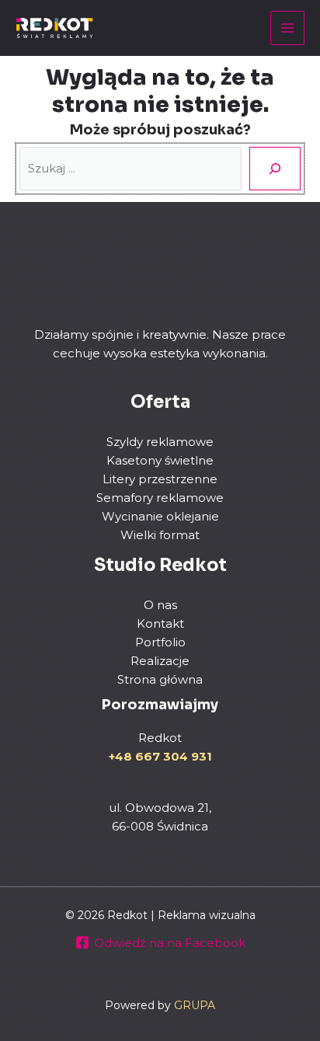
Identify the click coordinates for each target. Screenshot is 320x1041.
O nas (160, 604)
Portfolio (160, 642)
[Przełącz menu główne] (287, 28)
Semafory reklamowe (160, 497)
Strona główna (160, 679)
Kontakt (160, 623)
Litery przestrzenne (160, 479)
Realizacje (160, 660)
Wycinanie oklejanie (160, 516)
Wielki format (160, 534)
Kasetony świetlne (160, 460)
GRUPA (194, 1005)
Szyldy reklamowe (160, 441)
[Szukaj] (275, 168)
